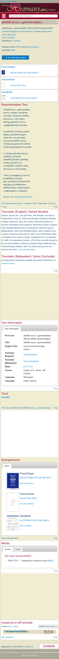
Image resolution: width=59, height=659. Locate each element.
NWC (50, 561)
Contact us (28, 647)
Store (7, 466)
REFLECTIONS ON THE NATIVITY (24, 73)
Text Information (12, 329)
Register (51, 10)
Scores (8, 549)
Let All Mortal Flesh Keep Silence (23, 98)
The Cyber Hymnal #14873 (21, 197)
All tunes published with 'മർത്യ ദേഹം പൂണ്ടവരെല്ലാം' (26, 408)
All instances (7, 637)
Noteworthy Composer (29, 47)
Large (4, 206)
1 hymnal (16, 41)
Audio (17, 549)
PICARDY (6, 397)
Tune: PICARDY (8, 38)
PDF (18, 47)
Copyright (9, 652)
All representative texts (12, 203)
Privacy (16, 652)
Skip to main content (8, 1)
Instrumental (8, 79)
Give (23, 655)
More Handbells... (26, 526)
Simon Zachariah (31, 361)
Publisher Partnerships (51, 652)
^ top (55, 206)
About (2, 652)
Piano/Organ (8, 67)
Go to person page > (27, 250)
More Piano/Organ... (27, 483)
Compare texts (30, 203)
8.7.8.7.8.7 (28, 366)
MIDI (13, 50)
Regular (51, 203)
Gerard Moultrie (30, 354)
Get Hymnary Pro (32, 655)
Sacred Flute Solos (18, 85)
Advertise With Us (35, 652)
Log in (42, 10)
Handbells (7, 92)
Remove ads (7, 5)
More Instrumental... (27, 504)
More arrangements (10, 538)
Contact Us (24, 652)
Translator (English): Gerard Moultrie (17, 31)
